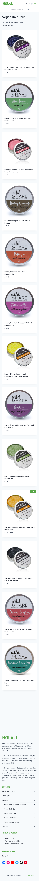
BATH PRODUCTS (8, 791)
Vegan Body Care (10, 809)
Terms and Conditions (13, 841)
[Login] (26, 3)
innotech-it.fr (29, 875)
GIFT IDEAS (6, 826)
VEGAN (5, 800)
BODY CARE (6, 796)
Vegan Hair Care (10, 818)
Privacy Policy (10, 838)
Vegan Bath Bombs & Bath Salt (15, 805)
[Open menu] (35, 3)
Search (28, 9)
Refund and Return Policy (14, 844)
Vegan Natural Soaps (11, 822)
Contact (5, 856)
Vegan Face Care (10, 813)
